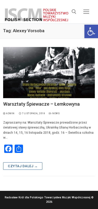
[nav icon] (86, 12)
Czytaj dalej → (23, 166)
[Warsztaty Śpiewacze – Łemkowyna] (49, 72)
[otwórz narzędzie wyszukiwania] (74, 11)
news (56, 113)
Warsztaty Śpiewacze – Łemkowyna (41, 104)
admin (10, 113)
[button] (91, 31)
